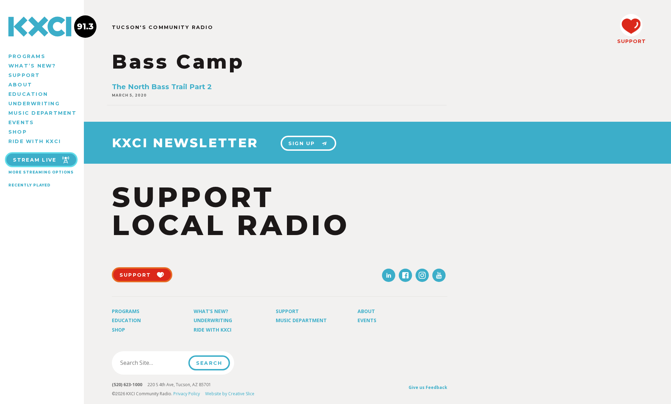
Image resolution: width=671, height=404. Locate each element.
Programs (26, 56)
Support (24, 75)
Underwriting (34, 103)
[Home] (41, 27)
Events (21, 122)
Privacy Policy (186, 394)
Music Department (42, 113)
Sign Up (301, 143)
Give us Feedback (428, 387)
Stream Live (35, 160)
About (20, 84)
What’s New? (32, 66)
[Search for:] (152, 363)
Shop (17, 132)
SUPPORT (631, 41)
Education (28, 94)
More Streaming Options (41, 172)
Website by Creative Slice (229, 394)
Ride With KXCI (34, 141)
